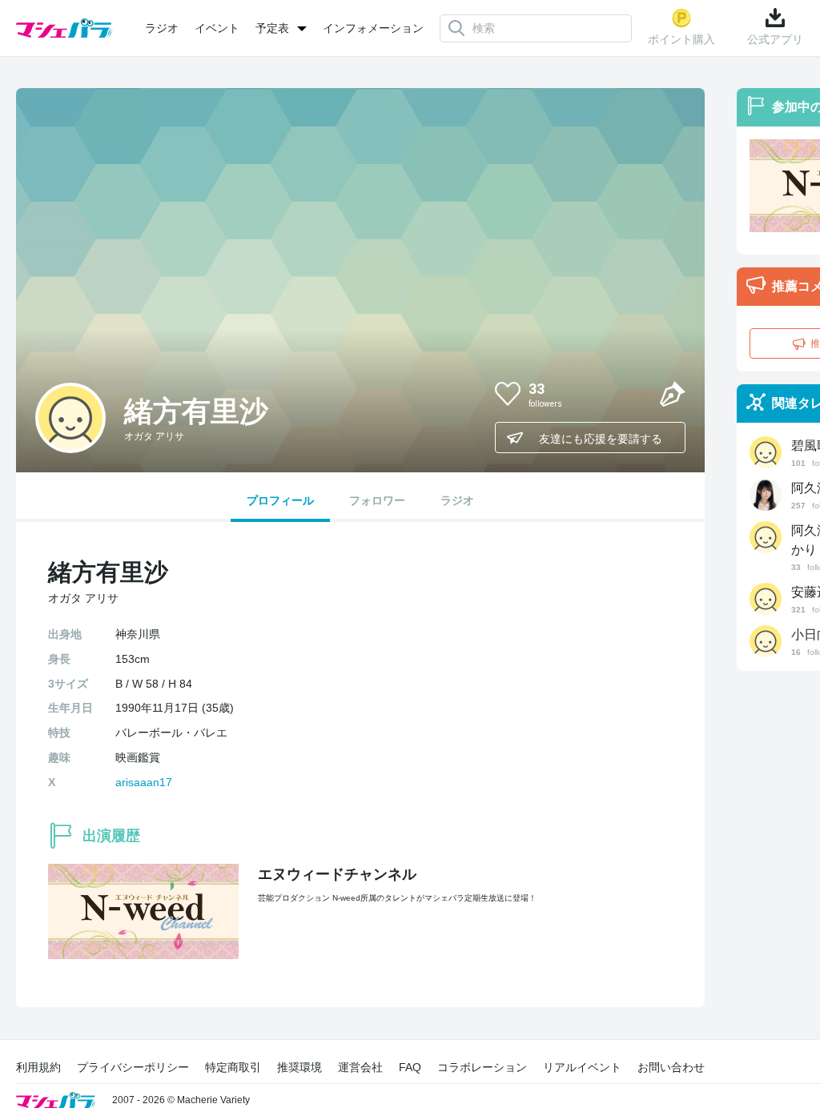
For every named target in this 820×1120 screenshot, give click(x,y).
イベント (217, 28)
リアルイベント (582, 1067)
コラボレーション (482, 1067)
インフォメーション (373, 28)
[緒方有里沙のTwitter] (634, 393)
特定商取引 (233, 1067)
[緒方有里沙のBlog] (672, 393)
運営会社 (360, 1067)
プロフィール (280, 500)
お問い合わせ (671, 1067)
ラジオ (162, 28)
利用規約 (38, 1067)
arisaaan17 (143, 782)
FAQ (410, 1067)
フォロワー (377, 500)
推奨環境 (299, 1067)
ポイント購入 (681, 39)
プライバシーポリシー (133, 1067)
